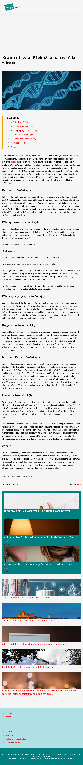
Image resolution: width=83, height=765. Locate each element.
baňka (13, 162)
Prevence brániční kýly (20, 143)
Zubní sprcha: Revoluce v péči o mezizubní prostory (38, 564)
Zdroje (13, 147)
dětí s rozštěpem (70, 274)
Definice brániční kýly (19, 122)
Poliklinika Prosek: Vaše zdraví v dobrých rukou (27, 667)
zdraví (79, 484)
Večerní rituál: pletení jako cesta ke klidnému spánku (39, 537)
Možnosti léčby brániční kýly (23, 139)
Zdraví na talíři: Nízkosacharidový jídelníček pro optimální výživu (37, 643)
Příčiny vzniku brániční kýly (22, 126)
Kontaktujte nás (27, 476)
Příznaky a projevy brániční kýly (24, 130)
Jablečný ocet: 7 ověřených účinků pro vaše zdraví (37, 511)
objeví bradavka (13, 203)
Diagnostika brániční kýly (21, 134)
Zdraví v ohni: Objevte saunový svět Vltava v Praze (29, 620)
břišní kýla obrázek (22, 156)
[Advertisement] (41, 30)
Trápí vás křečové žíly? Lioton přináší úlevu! (26, 597)
